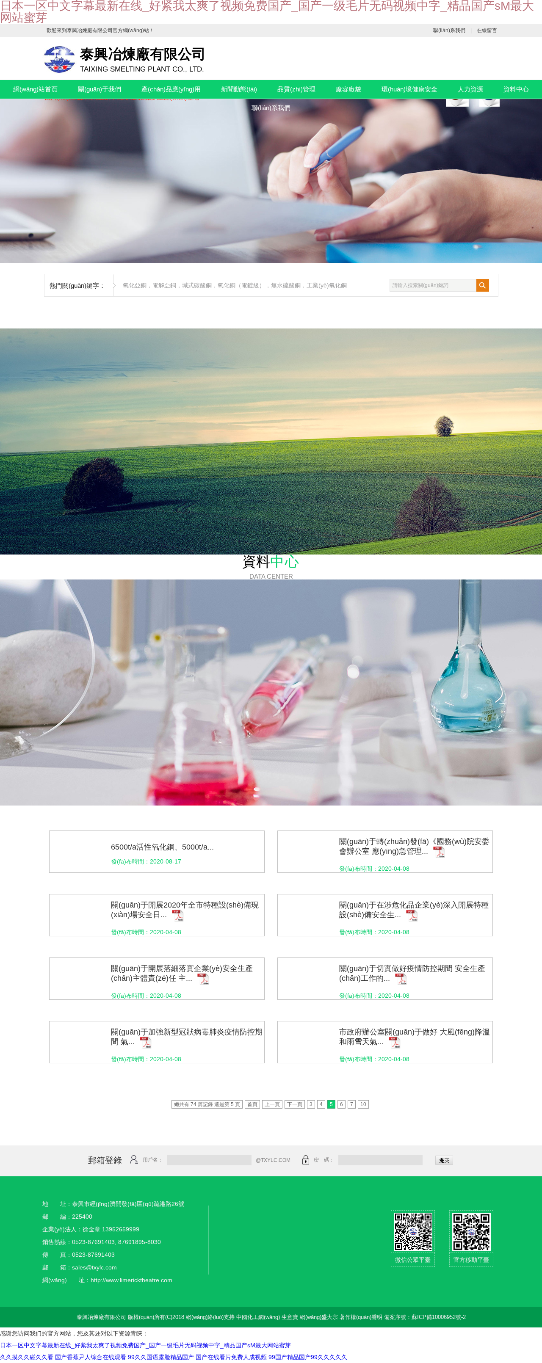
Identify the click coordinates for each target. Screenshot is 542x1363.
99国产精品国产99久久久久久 (307, 1357)
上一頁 (272, 1104)
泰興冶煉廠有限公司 (90, 30)
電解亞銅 (164, 285)
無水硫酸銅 (286, 285)
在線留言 (487, 30)
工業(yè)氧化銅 (327, 285)
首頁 (252, 1104)
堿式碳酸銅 (197, 285)
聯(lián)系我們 (449, 30)
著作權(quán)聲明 (361, 1317)
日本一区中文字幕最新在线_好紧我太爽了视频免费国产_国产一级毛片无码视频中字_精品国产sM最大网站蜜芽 (145, 1345)
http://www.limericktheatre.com (131, 1280)
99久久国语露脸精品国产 (161, 1357)
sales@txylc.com (94, 1267)
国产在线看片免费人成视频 (231, 1357)
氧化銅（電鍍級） (241, 285)
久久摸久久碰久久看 (26, 1357)
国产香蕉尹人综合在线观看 (90, 1357)
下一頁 (294, 1104)
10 (363, 1104)
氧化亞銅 (135, 285)
